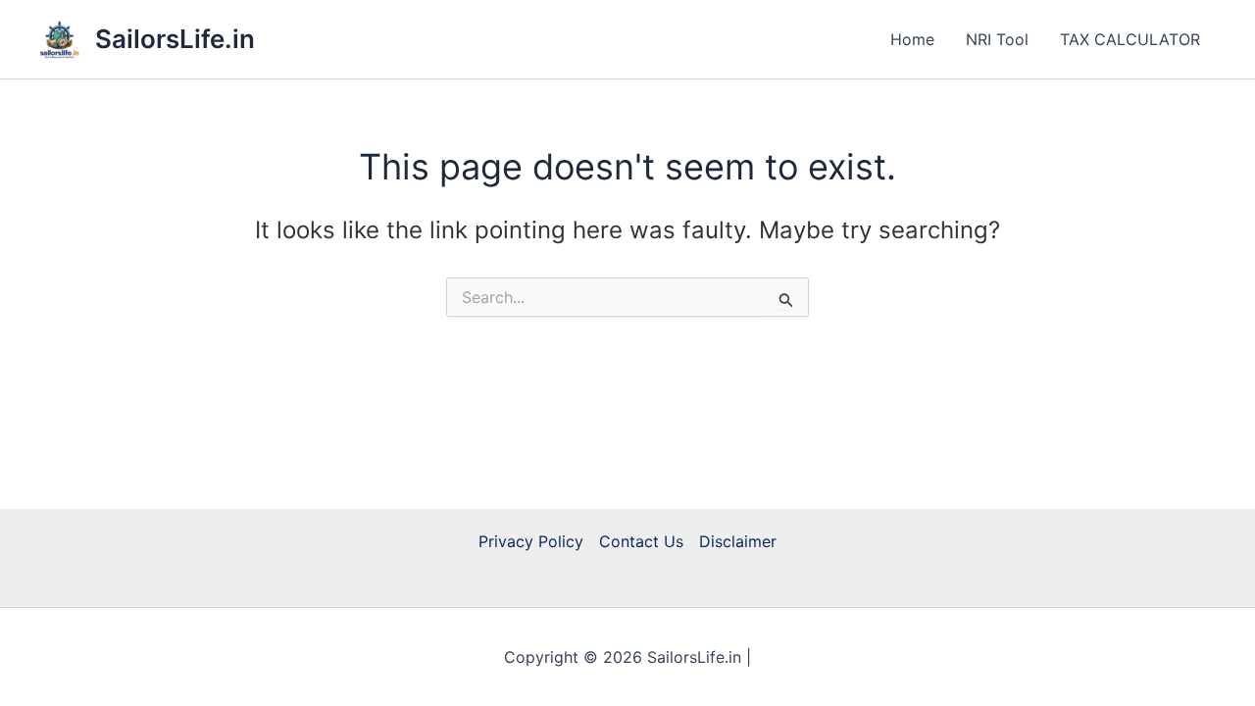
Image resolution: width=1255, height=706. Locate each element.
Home (912, 39)
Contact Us (641, 541)
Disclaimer (738, 541)
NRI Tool (997, 39)
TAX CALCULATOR (1130, 39)
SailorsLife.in (175, 39)
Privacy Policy (530, 541)
